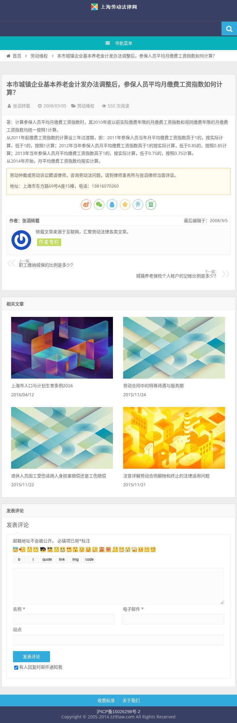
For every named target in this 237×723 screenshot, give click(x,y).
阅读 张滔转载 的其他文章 (49, 242)
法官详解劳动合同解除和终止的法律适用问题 (166, 475)
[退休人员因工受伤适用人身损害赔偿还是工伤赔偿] (62, 467)
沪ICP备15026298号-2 (118, 711)
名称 (19, 609)
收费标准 (106, 700)
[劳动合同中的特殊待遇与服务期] (174, 377)
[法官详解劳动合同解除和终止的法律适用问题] (174, 467)
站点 (17, 629)
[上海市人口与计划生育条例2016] (62, 377)
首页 (17, 55)
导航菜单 (123, 43)
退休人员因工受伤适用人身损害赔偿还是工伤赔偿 (58, 475)
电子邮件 (133, 609)
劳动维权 (39, 55)
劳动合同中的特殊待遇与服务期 (153, 385)
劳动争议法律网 (118, 10)
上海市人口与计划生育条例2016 (42, 385)
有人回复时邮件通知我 (40, 667)
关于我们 (131, 700)
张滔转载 (21, 105)
